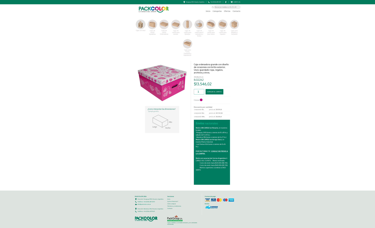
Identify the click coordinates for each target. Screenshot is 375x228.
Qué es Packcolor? (172, 201)
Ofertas (227, 11)
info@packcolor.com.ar (144, 204)
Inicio (208, 11)
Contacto (236, 11)
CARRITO (236, 2)
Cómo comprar (171, 204)
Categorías (217, 11)
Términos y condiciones (174, 206)
